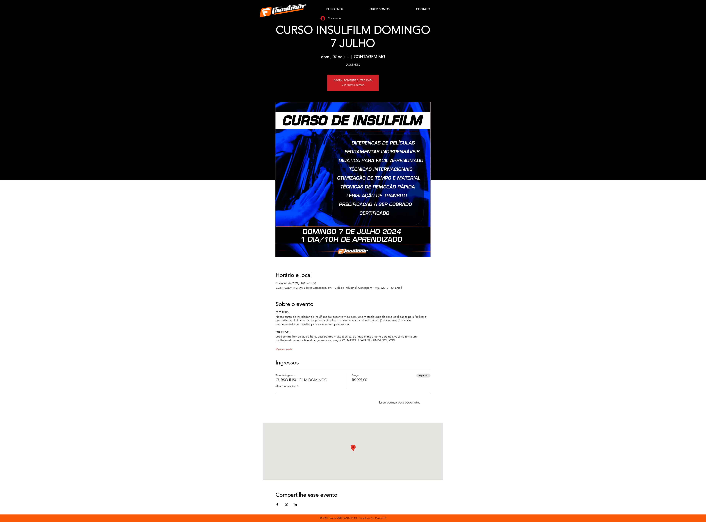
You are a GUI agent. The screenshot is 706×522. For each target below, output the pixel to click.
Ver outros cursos (353, 85)
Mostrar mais (284, 349)
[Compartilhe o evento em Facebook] (277, 504)
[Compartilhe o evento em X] (286, 504)
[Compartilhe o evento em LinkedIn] (295, 504)
